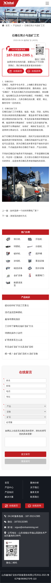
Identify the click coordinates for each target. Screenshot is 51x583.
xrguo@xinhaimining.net (26, 527)
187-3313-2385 (18, 55)
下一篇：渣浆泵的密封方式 (14, 216)
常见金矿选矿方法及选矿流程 (19, 347)
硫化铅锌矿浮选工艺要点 (17, 305)
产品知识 (17, 25)
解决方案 (9, 497)
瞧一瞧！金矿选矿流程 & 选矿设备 (21, 354)
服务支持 (34, 492)
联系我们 (34, 497)
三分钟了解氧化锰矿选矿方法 (19, 326)
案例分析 (34, 483)
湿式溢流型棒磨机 (13, 312)
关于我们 (34, 487)
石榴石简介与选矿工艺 (34, 25)
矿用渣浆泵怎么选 (13, 340)
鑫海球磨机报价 (12, 319)
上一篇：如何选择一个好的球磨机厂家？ (20, 210)
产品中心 (9, 487)
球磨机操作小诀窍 (13, 333)
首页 (8, 25)
